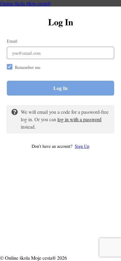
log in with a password (79, 119)
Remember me (27, 67)
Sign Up (82, 146)
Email (12, 41)
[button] (60, 146)
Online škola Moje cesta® (25, 3)
